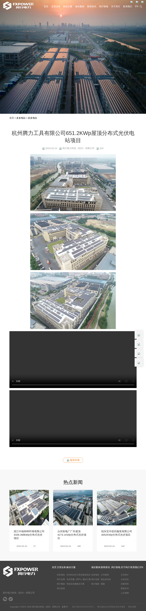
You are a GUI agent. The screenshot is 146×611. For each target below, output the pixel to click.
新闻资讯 (91, 6)
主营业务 (55, 6)
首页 (46, 6)
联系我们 (127, 6)
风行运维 (61, 579)
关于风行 (115, 6)
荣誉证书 (125, 588)
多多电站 (61, 575)
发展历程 (125, 584)
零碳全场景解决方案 (75, 584)
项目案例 (79, 6)
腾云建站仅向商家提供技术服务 (111, 607)
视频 (103, 584)
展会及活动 (106, 579)
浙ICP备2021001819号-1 (83, 607)
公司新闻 (105, 575)
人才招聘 (125, 593)
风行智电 (103, 6)
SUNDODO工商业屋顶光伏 (78, 575)
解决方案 (67, 6)
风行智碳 (61, 584)
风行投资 (61, 588)
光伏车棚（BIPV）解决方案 (78, 579)
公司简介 (125, 575)
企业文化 (125, 579)
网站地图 (132, 607)
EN (136, 6)
